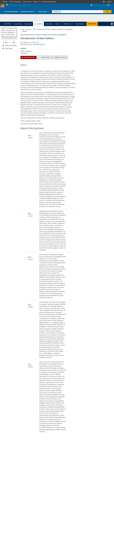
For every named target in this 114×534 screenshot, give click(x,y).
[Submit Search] (107, 11)
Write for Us (68, 24)
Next (13, 42)
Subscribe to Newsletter (48, 2)
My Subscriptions (11, 11)
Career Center (27, 2)
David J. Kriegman (25, 51)
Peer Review (80, 24)
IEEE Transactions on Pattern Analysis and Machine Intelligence (53, 29)
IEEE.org (4, 2)
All (56, 11)
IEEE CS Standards (15, 2)
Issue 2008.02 (38, 24)
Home (22, 29)
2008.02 (24, 31)
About (57, 24)
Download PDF (29, 57)
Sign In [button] (109, 2)
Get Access (92, 24)
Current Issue (18, 24)
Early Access (49, 24)
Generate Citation (60, 57)
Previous (5, 42)
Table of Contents (11, 45)
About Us (36, 2)
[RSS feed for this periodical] (112, 24)
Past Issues (28, 24)
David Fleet (23, 53)
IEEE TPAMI (7, 24)
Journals (28, 29)
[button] (104, 1)
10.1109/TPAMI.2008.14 (37, 44)
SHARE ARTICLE (45, 57)
